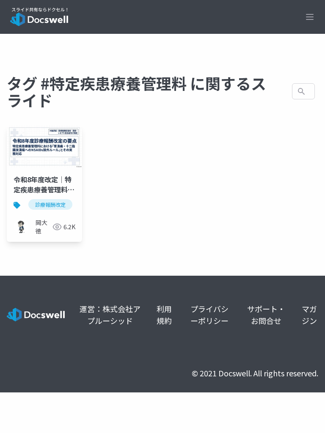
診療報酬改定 (50, 204)
